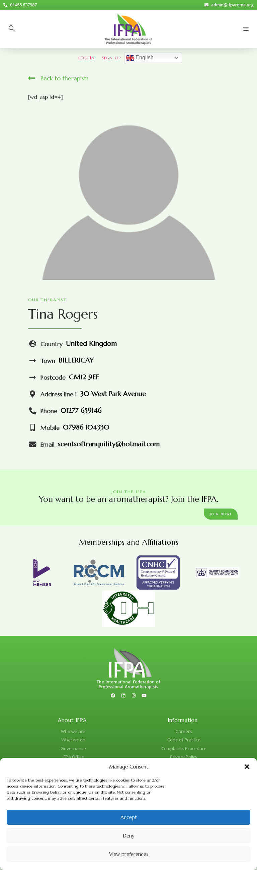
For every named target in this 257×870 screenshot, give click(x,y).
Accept (128, 817)
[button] (247, 766)
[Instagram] (134, 695)
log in (86, 57)
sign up (111, 57)
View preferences (128, 854)
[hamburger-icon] (246, 29)
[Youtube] (144, 695)
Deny (129, 835)
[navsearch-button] (11, 29)
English (144, 57)
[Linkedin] (123, 695)
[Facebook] (113, 695)
